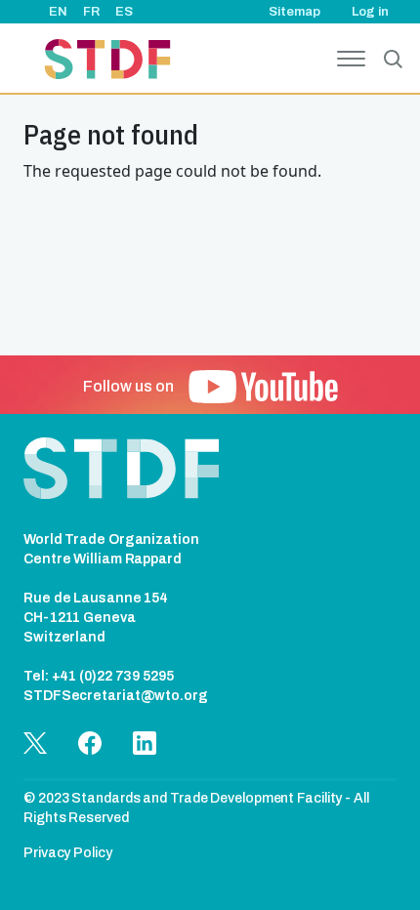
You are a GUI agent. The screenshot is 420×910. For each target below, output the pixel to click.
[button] (263, 386)
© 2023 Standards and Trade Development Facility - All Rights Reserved (196, 808)
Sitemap (294, 12)
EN (58, 12)
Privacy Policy (67, 853)
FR (91, 12)
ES (124, 12)
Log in (370, 12)
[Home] (107, 62)
